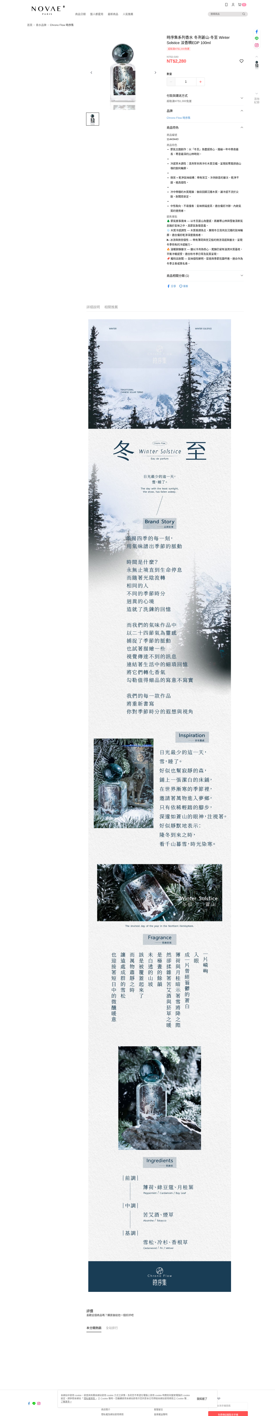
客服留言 (158, 1409)
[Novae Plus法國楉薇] (48, 10)
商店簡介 (105, 1409)
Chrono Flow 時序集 (178, 117)
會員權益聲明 (160, 1414)
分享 (173, 286)
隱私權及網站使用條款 (112, 1414)
